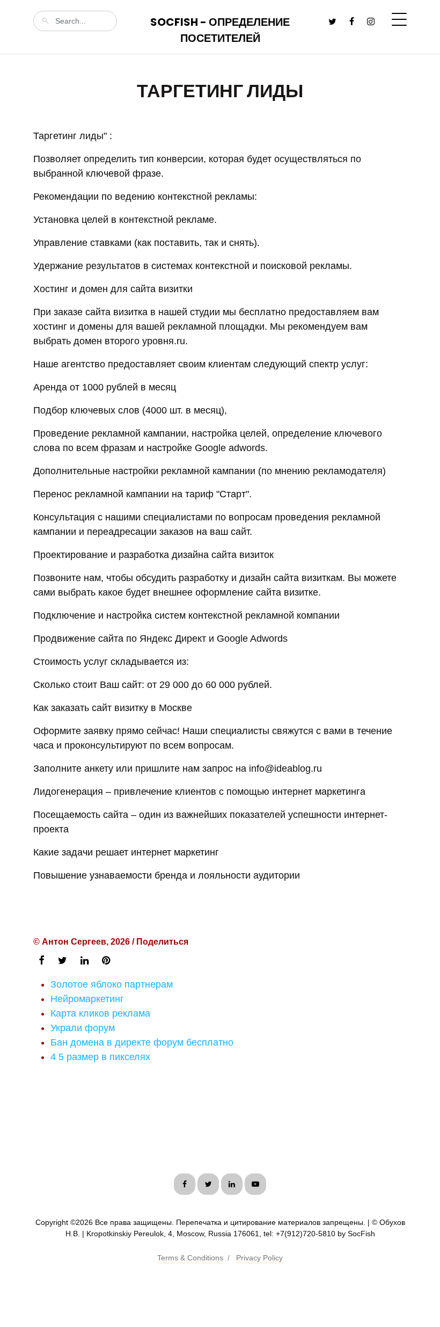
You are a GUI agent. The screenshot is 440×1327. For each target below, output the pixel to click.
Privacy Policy (259, 1257)
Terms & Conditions (190, 1257)
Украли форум (82, 1028)
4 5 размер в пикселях (100, 1057)
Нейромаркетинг (87, 999)
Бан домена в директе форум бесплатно (141, 1042)
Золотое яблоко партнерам (111, 984)
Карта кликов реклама (100, 1013)
